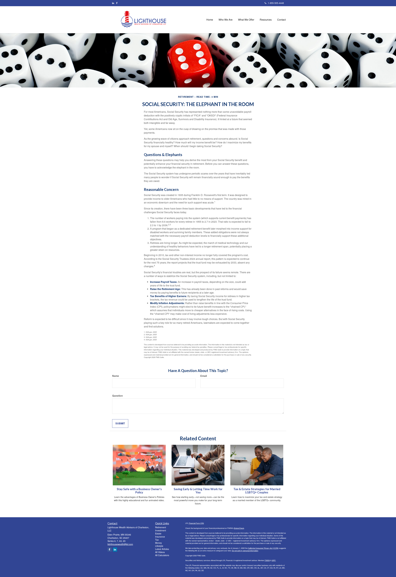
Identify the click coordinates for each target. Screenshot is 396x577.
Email (203, 376)
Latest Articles (162, 549)
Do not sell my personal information (245, 550)
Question (117, 395)
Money (158, 542)
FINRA (267, 560)
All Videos (160, 552)
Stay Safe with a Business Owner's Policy (139, 490)
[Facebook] (116, 2)
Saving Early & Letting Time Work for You (198, 490)
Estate (158, 533)
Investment (160, 530)
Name (115, 376)
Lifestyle (159, 545)
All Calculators (162, 555)
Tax (157, 539)
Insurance (160, 536)
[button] (225, 19)
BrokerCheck (239, 528)
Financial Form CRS (196, 523)
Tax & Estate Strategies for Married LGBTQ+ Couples (256, 490)
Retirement (160, 527)
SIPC (274, 560)
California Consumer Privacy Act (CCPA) (263, 548)
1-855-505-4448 (276, 2)
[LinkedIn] (113, 2)
